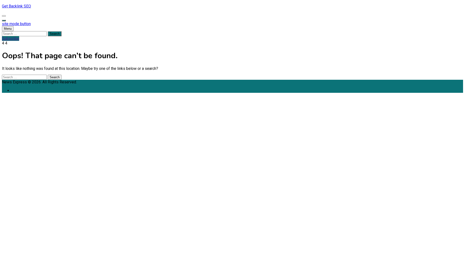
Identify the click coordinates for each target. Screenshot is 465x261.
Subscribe (10, 38)
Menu (8, 28)
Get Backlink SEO (16, 6)
